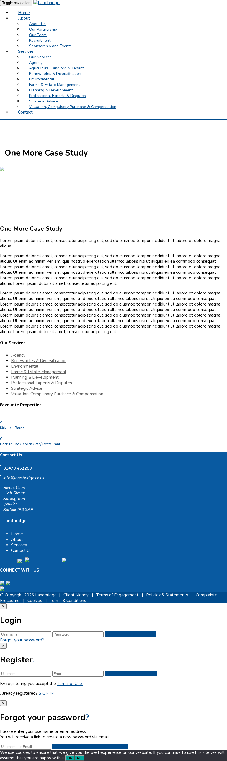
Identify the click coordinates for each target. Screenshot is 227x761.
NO (79, 758)
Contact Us (21, 550)
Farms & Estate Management (38, 372)
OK (70, 758)
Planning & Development (35, 377)
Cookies (34, 600)
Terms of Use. (70, 683)
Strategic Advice (26, 388)
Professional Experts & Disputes (41, 383)
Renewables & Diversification (38, 361)
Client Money (76, 595)
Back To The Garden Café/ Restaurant (30, 444)
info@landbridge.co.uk (24, 478)
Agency (18, 355)
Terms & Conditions (68, 600)
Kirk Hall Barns (12, 428)
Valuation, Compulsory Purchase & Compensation (57, 394)
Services (19, 545)
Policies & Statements (167, 595)
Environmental (24, 366)
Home (17, 534)
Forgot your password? (22, 640)
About (17, 539)
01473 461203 (17, 468)
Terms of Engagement (117, 595)
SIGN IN (46, 693)
